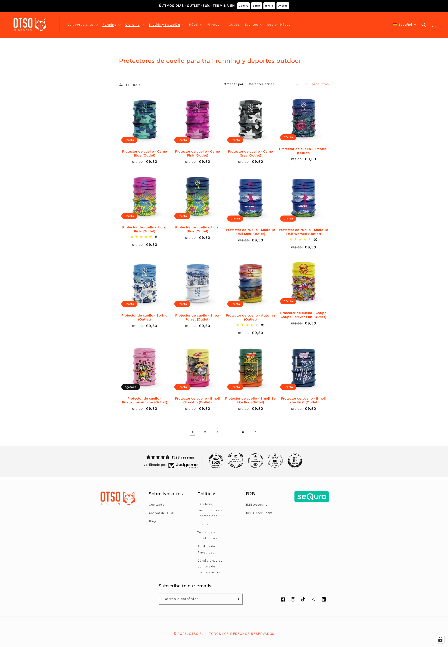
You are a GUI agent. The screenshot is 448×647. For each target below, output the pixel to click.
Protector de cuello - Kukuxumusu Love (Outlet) (144, 400)
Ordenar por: (234, 84)
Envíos (203, 524)
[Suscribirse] (237, 599)
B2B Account (256, 505)
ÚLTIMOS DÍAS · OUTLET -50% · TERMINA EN (223, 5)
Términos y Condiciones (207, 535)
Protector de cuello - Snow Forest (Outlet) (197, 317)
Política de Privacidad (206, 549)
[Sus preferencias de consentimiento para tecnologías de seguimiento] (440, 639)
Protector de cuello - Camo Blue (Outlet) (144, 153)
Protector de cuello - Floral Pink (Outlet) (144, 229)
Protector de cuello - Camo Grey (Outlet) (250, 153)
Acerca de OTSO (161, 513)
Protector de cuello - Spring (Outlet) (144, 317)
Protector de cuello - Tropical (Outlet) (303, 151)
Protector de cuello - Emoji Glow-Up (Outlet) (197, 400)
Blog (152, 521)
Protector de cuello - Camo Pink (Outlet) (197, 153)
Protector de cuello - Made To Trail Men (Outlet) (250, 232)
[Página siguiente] (255, 432)
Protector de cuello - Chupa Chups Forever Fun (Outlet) (303, 315)
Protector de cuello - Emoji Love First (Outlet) (303, 400)
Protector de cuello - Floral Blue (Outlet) (197, 229)
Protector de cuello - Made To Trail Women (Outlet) (303, 232)
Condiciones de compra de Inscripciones (209, 566)
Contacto (156, 505)
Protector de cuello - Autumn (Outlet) (250, 317)
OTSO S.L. (197, 633)
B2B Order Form (259, 513)
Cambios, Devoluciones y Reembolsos (209, 510)
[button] (82, 25)
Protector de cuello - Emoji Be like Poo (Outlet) (250, 400)
